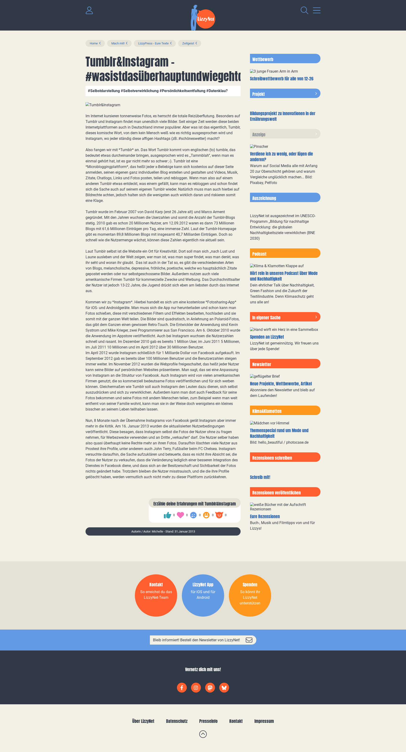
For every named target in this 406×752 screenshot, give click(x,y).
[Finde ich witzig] (206, 515)
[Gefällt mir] (167, 515)
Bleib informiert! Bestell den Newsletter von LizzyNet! (196, 640)
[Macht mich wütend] (219, 515)
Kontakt (236, 721)
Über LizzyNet (143, 721)
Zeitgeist (188, 43)
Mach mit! (118, 43)
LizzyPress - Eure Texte (153, 43)
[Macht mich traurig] (193, 515)
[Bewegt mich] (180, 515)
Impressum (264, 721)
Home (94, 43)
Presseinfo (208, 721)
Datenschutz (176, 721)
